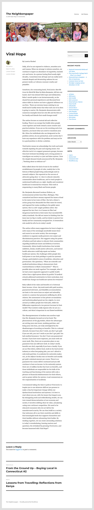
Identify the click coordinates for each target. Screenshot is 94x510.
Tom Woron (72, 119)
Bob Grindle (72, 98)
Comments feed (73, 159)
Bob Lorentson (73, 100)
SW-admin (9, 66)
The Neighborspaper (20, 13)
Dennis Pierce (73, 108)
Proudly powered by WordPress (29, 502)
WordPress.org (73, 161)
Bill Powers (72, 96)
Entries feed (72, 157)
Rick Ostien (72, 117)
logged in (18, 449)
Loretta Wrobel (10, 71)
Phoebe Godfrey (73, 115)
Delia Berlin (72, 106)
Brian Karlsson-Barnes (76, 102)
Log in (71, 155)
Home (76, 14)
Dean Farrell (72, 104)
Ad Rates (84, 14)
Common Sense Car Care (76, 81)
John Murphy (73, 111)
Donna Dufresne (74, 109)
